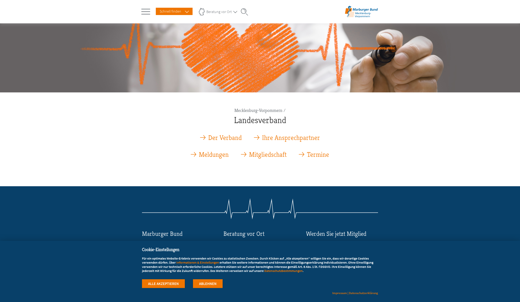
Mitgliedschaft (268, 155)
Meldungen (214, 155)
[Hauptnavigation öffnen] (146, 11)
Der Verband (225, 138)
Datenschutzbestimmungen (283, 271)
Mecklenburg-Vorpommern (258, 110)
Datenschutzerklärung (363, 293)
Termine (318, 155)
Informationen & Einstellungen (197, 262)
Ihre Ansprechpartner (291, 138)
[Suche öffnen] (246, 12)
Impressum (339, 293)
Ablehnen (208, 283)
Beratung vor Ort (219, 11)
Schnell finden (170, 11)
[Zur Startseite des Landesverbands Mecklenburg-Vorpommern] (361, 16)
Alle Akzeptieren (163, 283)
